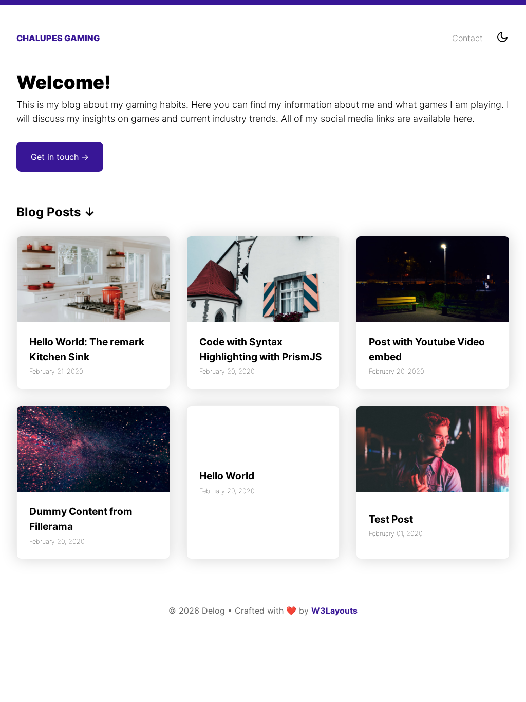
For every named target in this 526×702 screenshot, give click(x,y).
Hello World (226, 476)
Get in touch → (60, 157)
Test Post (391, 519)
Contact (467, 38)
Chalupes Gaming (58, 38)
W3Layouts (334, 610)
